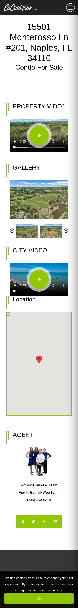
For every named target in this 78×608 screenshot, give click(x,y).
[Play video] (39, 135)
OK (39, 598)
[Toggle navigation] (70, 7)
